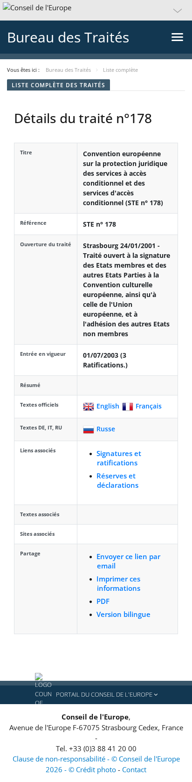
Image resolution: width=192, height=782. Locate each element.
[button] (96, 10)
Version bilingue (123, 614)
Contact (134, 769)
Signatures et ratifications (118, 458)
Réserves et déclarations (117, 480)
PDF (103, 601)
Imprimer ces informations (118, 583)
